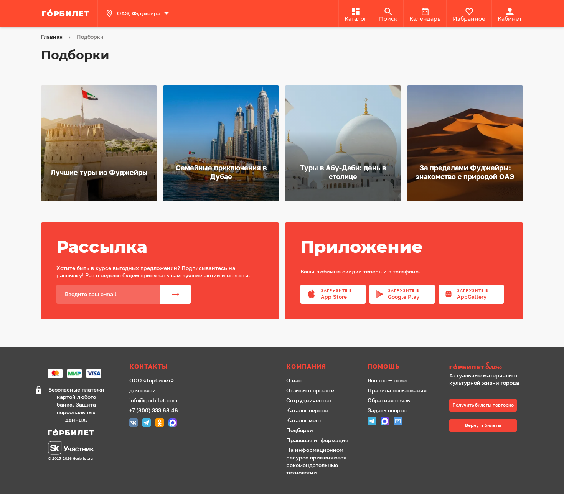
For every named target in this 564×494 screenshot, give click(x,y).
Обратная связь (389, 400)
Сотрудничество (308, 400)
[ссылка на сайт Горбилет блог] (486, 367)
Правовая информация (317, 440)
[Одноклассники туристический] (159, 423)
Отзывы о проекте (310, 390)
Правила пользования (397, 390)
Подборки (299, 430)
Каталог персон (307, 410)
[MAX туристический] (172, 423)
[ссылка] (66, 13)
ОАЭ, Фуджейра (138, 13)
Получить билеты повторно (483, 405)
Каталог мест (304, 420)
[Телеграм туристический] (146, 423)
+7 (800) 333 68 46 (153, 410)
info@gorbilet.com (153, 400)
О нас (294, 380)
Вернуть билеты (483, 425)
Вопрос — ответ (388, 380)
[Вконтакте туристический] (133, 423)
